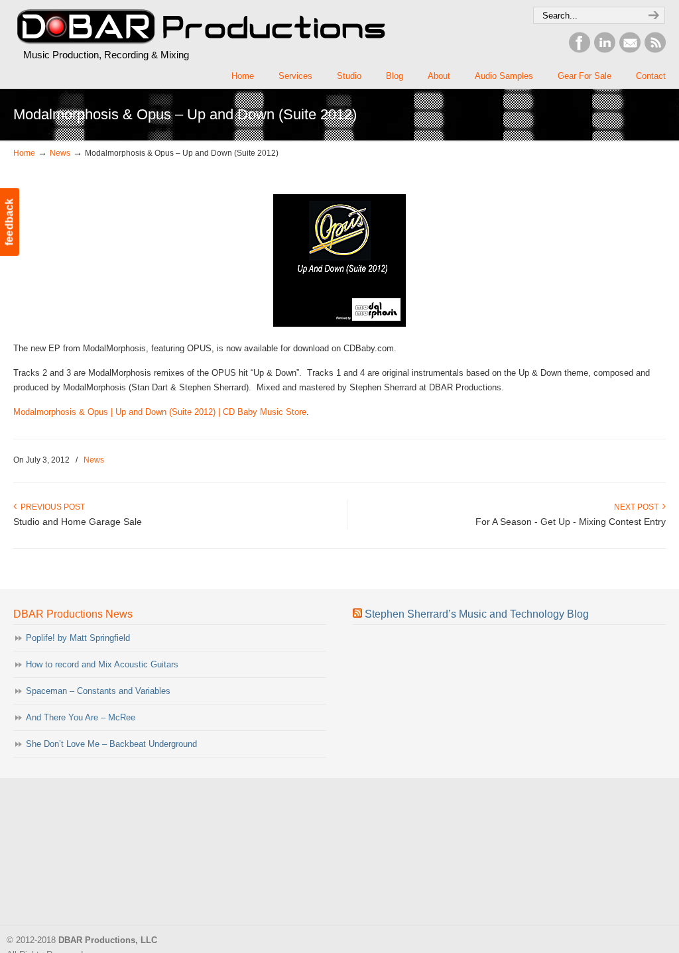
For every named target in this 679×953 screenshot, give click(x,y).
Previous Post (51, 507)
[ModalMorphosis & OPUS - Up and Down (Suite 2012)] (339, 324)
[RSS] (655, 50)
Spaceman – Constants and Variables (98, 691)
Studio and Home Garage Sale (77, 521)
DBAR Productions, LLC (200, 27)
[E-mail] (630, 50)
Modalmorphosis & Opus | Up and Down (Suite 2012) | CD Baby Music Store (159, 412)
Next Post (638, 507)
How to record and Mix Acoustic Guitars (102, 664)
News (60, 152)
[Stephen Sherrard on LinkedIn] (604, 50)
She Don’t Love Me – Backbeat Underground (111, 744)
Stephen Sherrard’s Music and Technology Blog (477, 614)
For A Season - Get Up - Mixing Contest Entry (570, 521)
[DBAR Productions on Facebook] (579, 50)
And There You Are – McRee (80, 717)
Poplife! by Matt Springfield (78, 638)
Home (24, 152)
